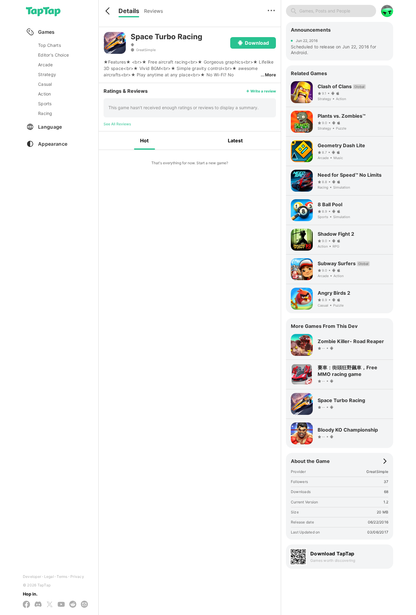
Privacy (77, 576)
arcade (45, 64)
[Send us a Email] (84, 605)
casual (45, 84)
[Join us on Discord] (38, 605)
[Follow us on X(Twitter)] (49, 605)
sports (45, 103)
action (44, 93)
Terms (62, 576)
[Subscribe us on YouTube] (61, 605)
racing (45, 113)
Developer (32, 576)
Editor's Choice (53, 54)
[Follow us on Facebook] (26, 605)
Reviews (153, 11)
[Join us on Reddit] (72, 605)
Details (128, 11)
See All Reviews (117, 124)
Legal (49, 576)
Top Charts (49, 45)
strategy (47, 74)
